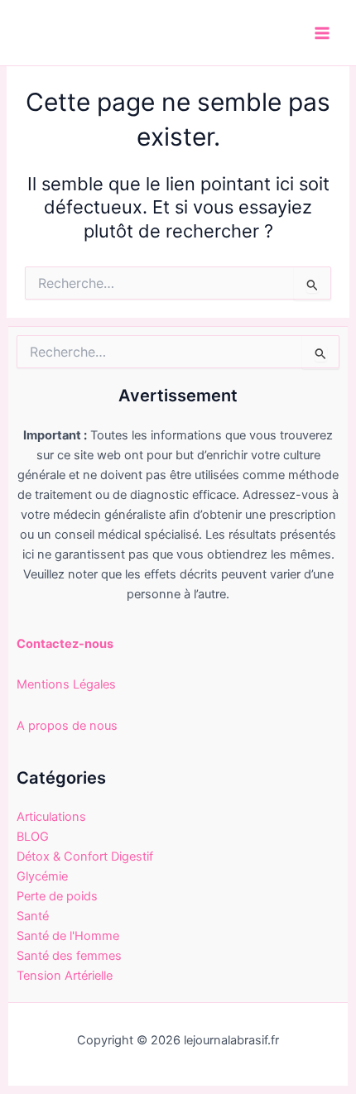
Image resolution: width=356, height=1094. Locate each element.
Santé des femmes (69, 955)
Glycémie (42, 876)
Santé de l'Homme (68, 935)
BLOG (33, 836)
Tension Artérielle (65, 975)
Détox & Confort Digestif (85, 856)
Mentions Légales (66, 684)
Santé (33, 916)
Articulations (51, 816)
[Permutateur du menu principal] (322, 33)
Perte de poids (57, 896)
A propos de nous (67, 725)
